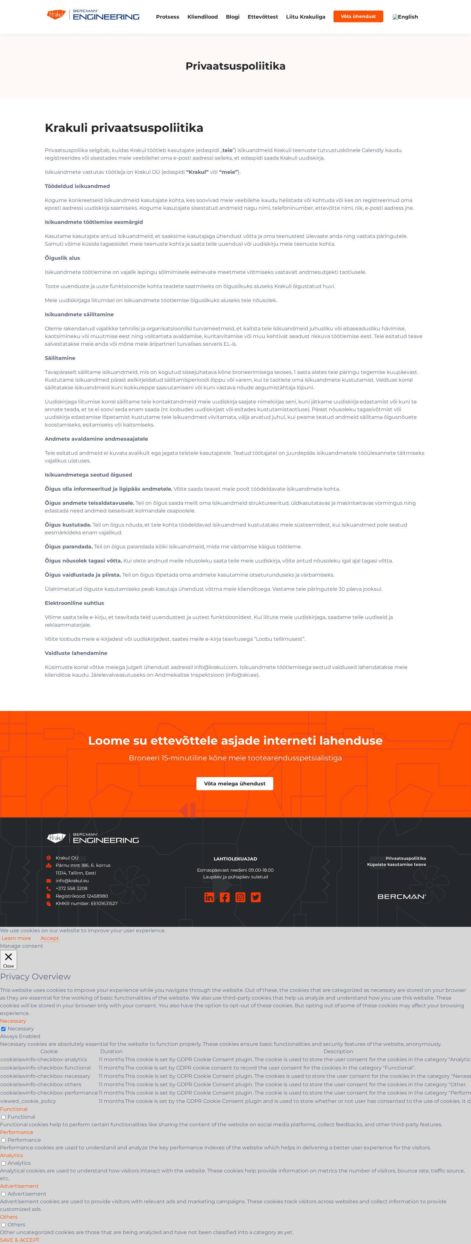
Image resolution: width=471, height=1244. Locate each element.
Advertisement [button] (19, 1186)
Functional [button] (14, 1109)
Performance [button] (16, 1132)
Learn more (16, 938)
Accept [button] (50, 938)
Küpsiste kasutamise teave (396, 864)
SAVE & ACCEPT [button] (19, 1240)
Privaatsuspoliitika (406, 858)
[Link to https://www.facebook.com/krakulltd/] (225, 897)
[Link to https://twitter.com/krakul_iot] (256, 897)
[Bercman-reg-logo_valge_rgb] (402, 897)
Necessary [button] (13, 1021)
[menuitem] (405, 17)
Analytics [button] (11, 1155)
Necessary (21, 1029)
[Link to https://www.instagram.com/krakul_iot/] (240, 897)
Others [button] (9, 1217)
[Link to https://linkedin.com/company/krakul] (209, 897)
